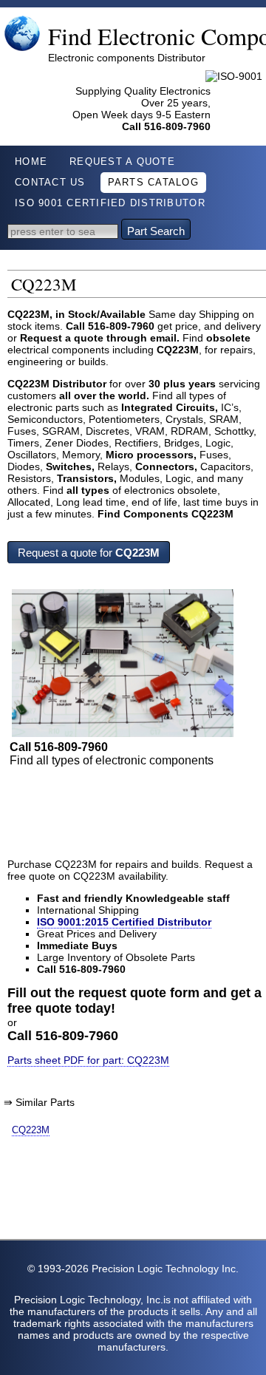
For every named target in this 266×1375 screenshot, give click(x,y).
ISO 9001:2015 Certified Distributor (124, 922)
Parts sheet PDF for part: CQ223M (88, 1060)
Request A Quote (122, 162)
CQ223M (31, 1129)
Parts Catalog (153, 182)
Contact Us (50, 182)
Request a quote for (89, 552)
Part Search (156, 231)
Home (31, 162)
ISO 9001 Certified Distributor (110, 203)
